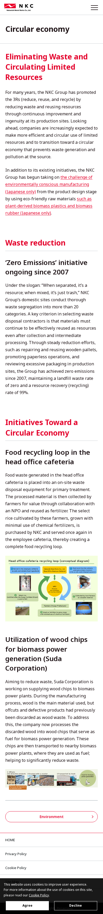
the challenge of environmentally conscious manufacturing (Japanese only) (48, 184)
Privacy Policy (16, 853)
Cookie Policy (15, 867)
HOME (10, 840)
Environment (52, 816)
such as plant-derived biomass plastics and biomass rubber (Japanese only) (48, 206)
